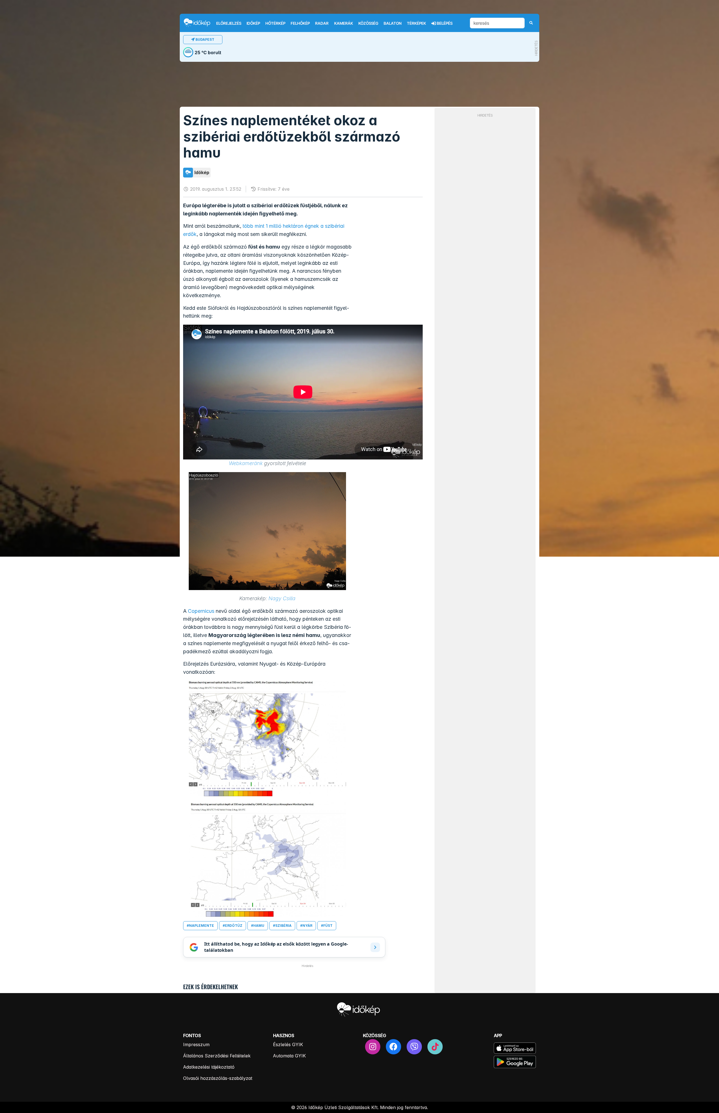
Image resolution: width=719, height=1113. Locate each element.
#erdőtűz (232, 925)
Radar (322, 23)
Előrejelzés (228, 23)
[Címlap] (199, 22)
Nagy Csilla (282, 598)
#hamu (257, 925)
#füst (327, 925)
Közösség (368, 23)
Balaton (393, 23)
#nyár (306, 925)
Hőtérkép (275, 23)
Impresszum (196, 1044)
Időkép (253, 23)
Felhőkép (300, 23)
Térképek (416, 23)
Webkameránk (246, 463)
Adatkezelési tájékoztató (209, 1067)
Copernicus (201, 611)
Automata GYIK (289, 1056)
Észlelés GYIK (288, 1044)
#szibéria (282, 925)
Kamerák (343, 23)
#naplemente (200, 925)
